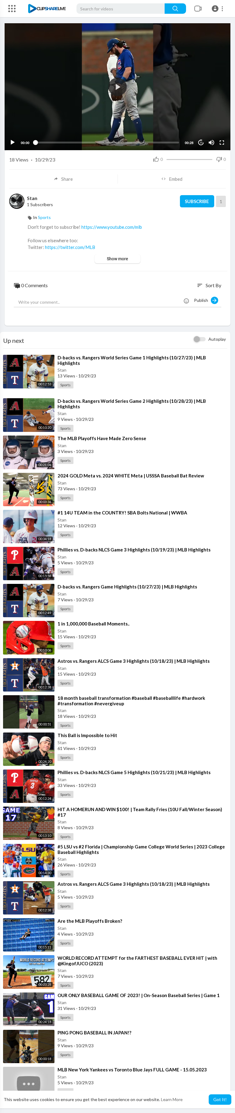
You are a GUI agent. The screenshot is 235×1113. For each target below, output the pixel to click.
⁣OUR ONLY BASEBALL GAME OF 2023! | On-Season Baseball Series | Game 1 (139, 995)
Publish (202, 300)
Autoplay (217, 339)
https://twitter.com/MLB (70, 247)
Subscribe (197, 201)
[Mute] (211, 142)
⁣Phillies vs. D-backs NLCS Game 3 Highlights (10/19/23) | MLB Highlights (134, 549)
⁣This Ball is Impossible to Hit (87, 735)
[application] (117, 86)
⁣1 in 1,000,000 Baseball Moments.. (93, 623)
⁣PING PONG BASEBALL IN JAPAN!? (94, 1032)
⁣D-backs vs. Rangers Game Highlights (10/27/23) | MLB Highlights (127, 586)
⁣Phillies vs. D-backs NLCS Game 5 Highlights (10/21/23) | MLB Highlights (134, 772)
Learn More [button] (172, 1099)
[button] (218, 9)
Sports (44, 217)
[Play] (12, 142)
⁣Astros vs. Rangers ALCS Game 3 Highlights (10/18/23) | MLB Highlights (134, 661)
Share (67, 179)
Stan (32, 198)
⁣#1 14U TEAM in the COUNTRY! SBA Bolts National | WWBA (122, 512)
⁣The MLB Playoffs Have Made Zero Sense (102, 438)
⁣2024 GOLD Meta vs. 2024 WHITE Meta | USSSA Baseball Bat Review (131, 475)
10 (201, 142)
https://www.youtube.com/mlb (111, 227)
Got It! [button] (220, 1099)
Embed (175, 179)
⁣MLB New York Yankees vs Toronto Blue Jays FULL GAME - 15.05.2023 (132, 1069)
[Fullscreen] (222, 142)
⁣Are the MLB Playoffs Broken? (90, 921)
